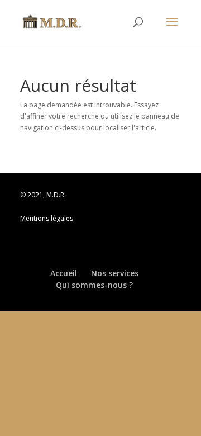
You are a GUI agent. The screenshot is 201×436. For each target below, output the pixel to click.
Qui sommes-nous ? (94, 284)
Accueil (63, 273)
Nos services (114, 273)
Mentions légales (46, 218)
